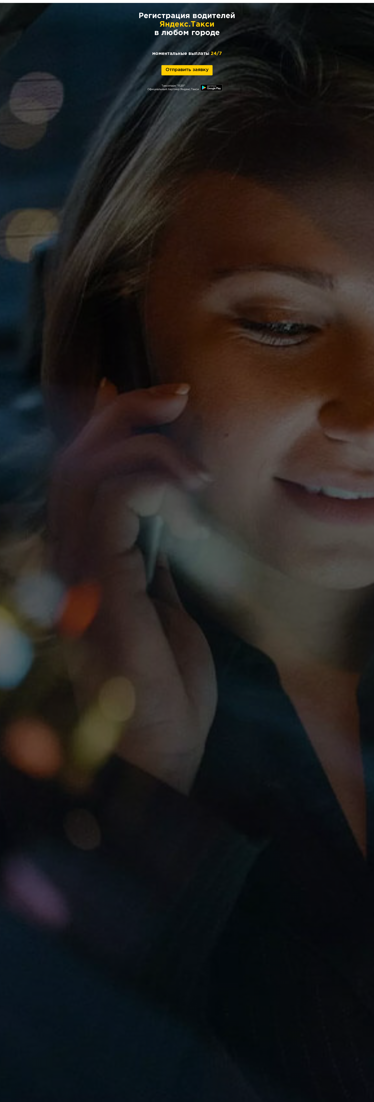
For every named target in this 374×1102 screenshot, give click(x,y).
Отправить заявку (187, 70)
